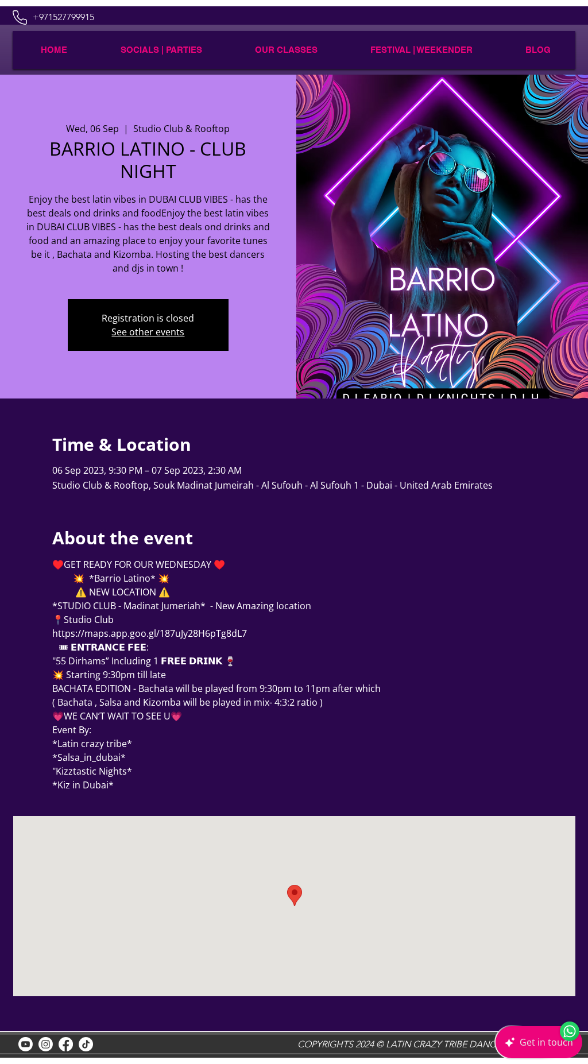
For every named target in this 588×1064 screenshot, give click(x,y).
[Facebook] (66, 1044)
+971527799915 (63, 16)
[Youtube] (25, 1044)
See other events (147, 332)
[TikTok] (86, 1044)
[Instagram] (45, 1044)
